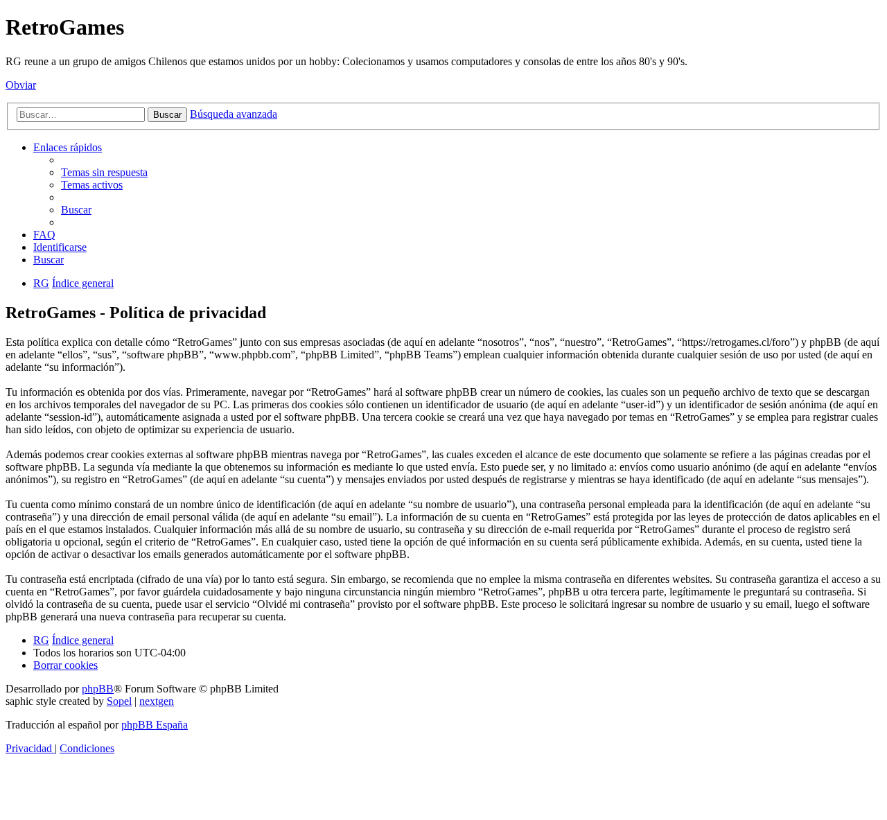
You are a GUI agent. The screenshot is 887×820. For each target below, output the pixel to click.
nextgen (156, 701)
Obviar (21, 85)
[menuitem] (104, 172)
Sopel (119, 701)
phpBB (98, 689)
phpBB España (154, 725)
